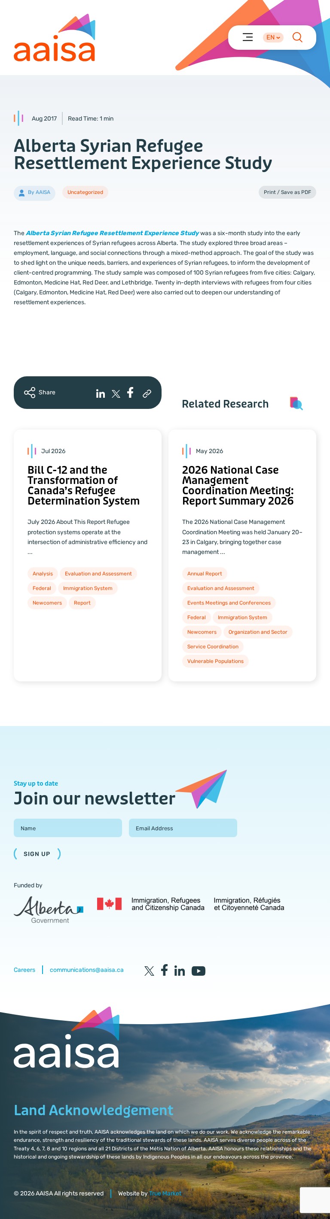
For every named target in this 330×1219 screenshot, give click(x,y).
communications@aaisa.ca (87, 970)
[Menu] (247, 36)
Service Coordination (212, 647)
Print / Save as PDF (287, 192)
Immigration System (88, 588)
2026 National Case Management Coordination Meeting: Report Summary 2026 (238, 486)
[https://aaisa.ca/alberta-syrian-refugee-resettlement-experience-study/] (147, 394)
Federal (42, 588)
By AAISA (39, 192)
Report (82, 603)
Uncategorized (85, 192)
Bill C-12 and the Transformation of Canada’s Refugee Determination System (84, 486)
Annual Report (204, 574)
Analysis (43, 574)
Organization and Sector (258, 632)
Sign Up (37, 854)
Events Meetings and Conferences (229, 603)
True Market (165, 1193)
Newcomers (47, 603)
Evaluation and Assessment (98, 574)
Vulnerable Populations (215, 661)
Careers (24, 970)
